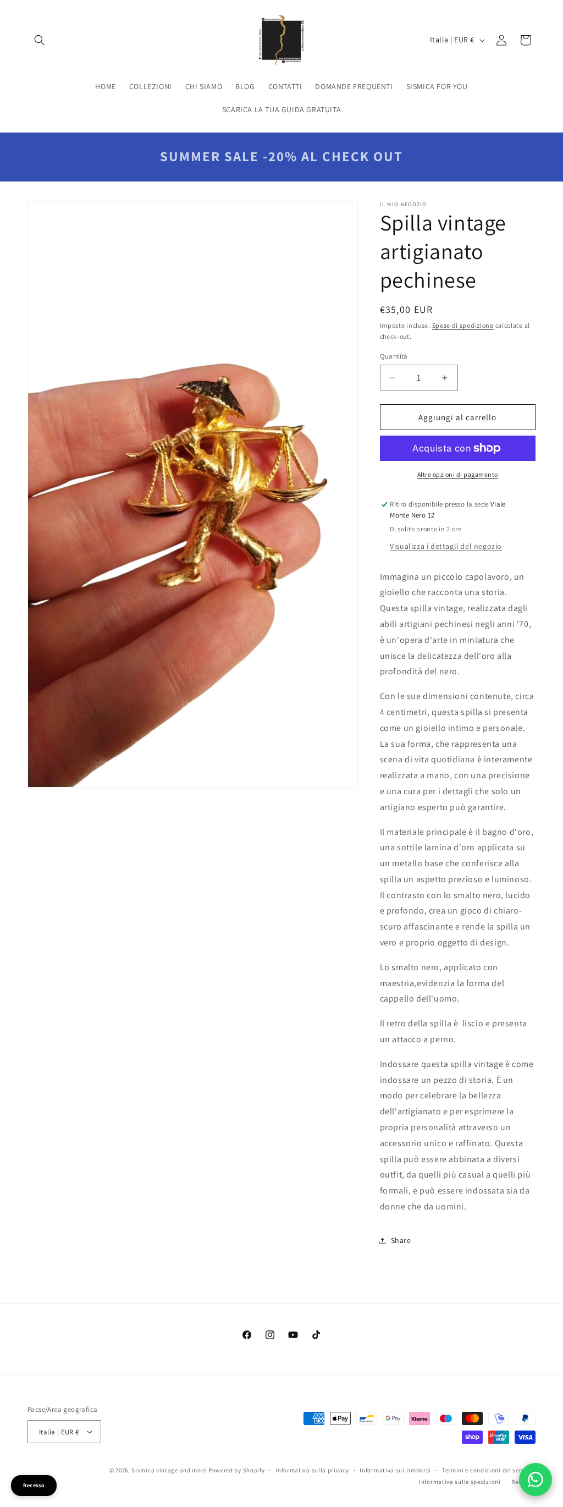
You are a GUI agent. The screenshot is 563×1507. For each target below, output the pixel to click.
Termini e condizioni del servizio (489, 1470)
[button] (39, 40)
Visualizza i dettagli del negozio (446, 546)
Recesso (34, 1485)
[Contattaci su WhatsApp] (535, 1479)
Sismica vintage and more (169, 1470)
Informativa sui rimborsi (395, 1470)
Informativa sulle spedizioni (460, 1482)
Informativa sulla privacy (312, 1470)
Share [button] (401, 1240)
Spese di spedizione (463, 325)
